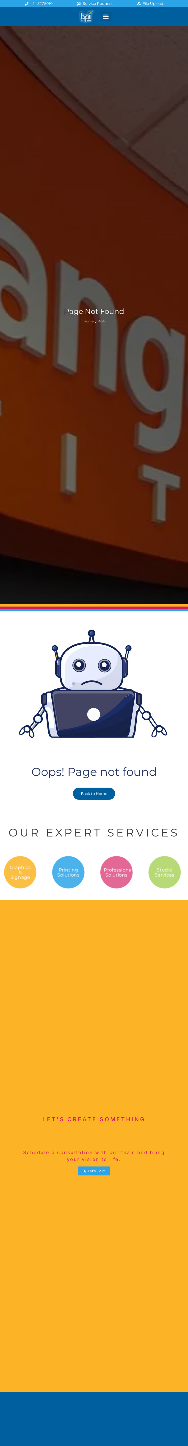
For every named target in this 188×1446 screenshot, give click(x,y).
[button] (105, 16)
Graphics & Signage (20, 872)
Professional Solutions (118, 872)
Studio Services (164, 872)
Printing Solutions (68, 872)
